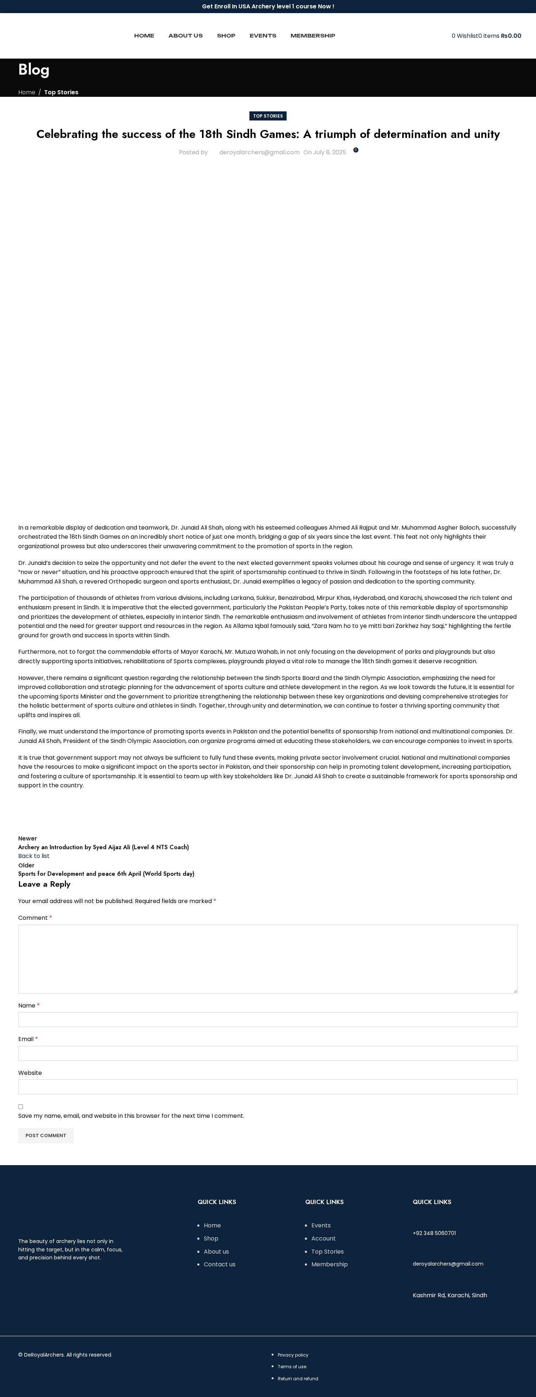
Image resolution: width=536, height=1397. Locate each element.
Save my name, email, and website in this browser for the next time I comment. (131, 1116)
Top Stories (61, 92)
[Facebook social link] (500, 7)
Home (26, 92)
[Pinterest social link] (62, 812)
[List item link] (248, 1248)
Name (29, 1005)
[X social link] (43, 812)
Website (30, 1073)
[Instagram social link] (509, 7)
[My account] (449, 36)
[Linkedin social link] (80, 812)
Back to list (34, 856)
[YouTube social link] (517, 7)
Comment (35, 918)
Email (28, 1039)
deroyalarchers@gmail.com (260, 152)
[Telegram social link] (98, 812)
